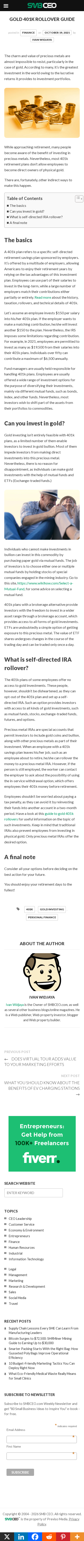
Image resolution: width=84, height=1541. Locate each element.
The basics (18, 205)
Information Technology (26, 1259)
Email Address (40, 1430)
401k (29, 909)
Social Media (17, 1298)
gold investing (52, 909)
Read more (42, 297)
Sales (12, 1292)
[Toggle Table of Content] (77, 199)
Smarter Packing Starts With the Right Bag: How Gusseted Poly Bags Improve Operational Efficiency (43, 1353)
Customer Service (21, 1224)
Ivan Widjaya (42, 39)
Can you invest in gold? (27, 211)
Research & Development (27, 1286)
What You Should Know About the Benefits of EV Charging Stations (42, 1088)
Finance (28, 32)
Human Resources (22, 1247)
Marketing (16, 1281)
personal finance (42, 917)
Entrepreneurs (19, 1236)
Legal (12, 1269)
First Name (40, 1446)
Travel (13, 1303)
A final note (18, 222)
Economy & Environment (26, 1230)
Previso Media (57, 1519)
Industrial (15, 1253)
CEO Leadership (20, 1219)
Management (18, 1275)
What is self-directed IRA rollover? (36, 217)
